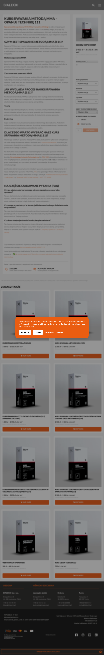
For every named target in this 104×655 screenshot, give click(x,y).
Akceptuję (25, 332)
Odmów (38, 332)
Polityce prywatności (26, 326)
